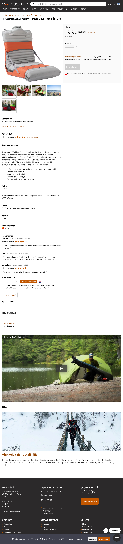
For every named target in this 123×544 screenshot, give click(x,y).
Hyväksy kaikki (103, 539)
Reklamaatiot (8, 527)
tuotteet (15, 9)
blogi (26, 9)
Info (34, 9)
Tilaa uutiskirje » (90, 501)
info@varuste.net (48, 495)
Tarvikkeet (36, 15)
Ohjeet (6, 529)
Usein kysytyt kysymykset (52, 508)
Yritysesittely (87, 532)
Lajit (4, 9)
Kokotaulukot (87, 527)
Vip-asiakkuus (48, 527)
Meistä (84, 9)
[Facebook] (83, 492)
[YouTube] (93, 492)
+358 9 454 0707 (53, 491)
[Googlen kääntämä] (10, 281)
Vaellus (12, 15)
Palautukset (8, 524)
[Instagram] (88, 492)
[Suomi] (119, 4)
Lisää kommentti (10, 295)
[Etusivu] (15, 4)
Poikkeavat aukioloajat (12, 511)
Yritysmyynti (47, 510)
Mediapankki (87, 529)
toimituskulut (91, 32)
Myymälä (44, 9)
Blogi (84, 524)
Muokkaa (92, 539)
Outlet (74, 9)
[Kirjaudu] (109, 4)
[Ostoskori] (114, 4)
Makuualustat (23, 15)
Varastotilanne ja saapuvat (13, 126)
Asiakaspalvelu (59, 9)
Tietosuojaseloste (49, 529)
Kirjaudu (46, 524)
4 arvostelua (32, 137)
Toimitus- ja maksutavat (12, 532)
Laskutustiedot (48, 513)
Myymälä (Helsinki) (73, 56)
